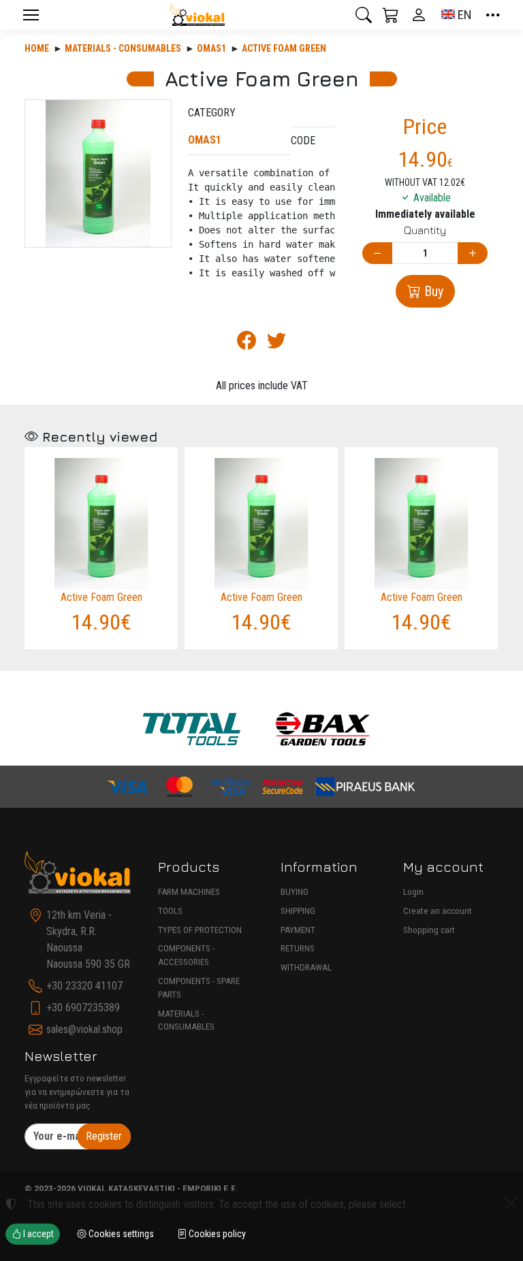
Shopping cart (429, 930)
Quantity (425, 230)
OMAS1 (211, 48)
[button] (363, 15)
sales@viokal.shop (84, 1029)
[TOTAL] (191, 729)
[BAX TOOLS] (323, 729)
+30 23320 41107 (84, 985)
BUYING (294, 892)
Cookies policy (216, 1233)
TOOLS (170, 911)
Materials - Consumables (123, 48)
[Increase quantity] (473, 253)
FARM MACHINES (189, 892)
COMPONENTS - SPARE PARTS (199, 988)
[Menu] (30, 15)
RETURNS (298, 948)
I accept (37, 1233)
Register (104, 1136)
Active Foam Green (284, 48)
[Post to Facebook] (246, 344)
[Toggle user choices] (419, 15)
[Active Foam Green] (98, 173)
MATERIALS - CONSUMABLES (186, 1020)
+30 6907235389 (83, 1007)
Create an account (437, 911)
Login (413, 892)
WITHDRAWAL (306, 967)
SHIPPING (298, 911)
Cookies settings (120, 1233)
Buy (432, 291)
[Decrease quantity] (377, 253)
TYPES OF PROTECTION (200, 930)
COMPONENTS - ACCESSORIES (186, 955)
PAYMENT (298, 930)
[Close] (510, 1203)
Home (37, 48)
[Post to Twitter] (276, 344)
